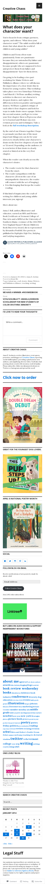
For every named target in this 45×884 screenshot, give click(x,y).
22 (17, 834)
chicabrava (16, 693)
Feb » (10, 844)
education (8, 700)
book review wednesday (20, 688)
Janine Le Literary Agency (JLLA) (20, 871)
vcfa (25, 739)
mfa (28, 710)
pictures (25, 719)
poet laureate (16, 723)
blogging (23, 685)
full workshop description (26, 125)
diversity (33, 697)
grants (5, 704)
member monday (18, 709)
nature (39, 713)
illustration (16, 703)
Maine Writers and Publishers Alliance (21, 282)
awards (7, 685)
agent (22, 682)
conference (20, 696)
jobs (32, 703)
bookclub (35, 685)
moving (24, 713)
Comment (33, 340)
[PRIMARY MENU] (39, 6)
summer (11, 735)
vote (13, 744)
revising (27, 729)
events (26, 700)
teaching (25, 283)
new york (26, 716)
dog (39, 697)
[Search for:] (22, 802)
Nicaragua (35, 716)
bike (12, 685)
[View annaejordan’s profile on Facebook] (5, 561)
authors (37, 682)
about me (12, 281)
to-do (33, 735)
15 (17, 831)
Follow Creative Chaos (13, 588)
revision (35, 729)
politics (14, 725)
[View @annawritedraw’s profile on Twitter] (10, 561)
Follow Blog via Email (15, 568)
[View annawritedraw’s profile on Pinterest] (20, 561)
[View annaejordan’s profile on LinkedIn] (25, 561)
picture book (15, 719)
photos (5, 719)
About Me (14, 279)
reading (33, 725)
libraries (6, 707)
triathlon (6, 739)
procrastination (23, 726)
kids (36, 704)
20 (6, 834)
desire (24, 281)
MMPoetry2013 (15, 713)
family (32, 700)
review (19, 728)
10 (29, 827)
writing (33, 283)
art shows (31, 682)
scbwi (7, 731)
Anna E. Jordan (32, 277)
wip (18, 744)
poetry (25, 722)
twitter (16, 738)
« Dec (5, 844)
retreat (12, 729)
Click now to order (19, 377)
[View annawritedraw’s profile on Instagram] (15, 561)
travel (39, 735)
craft (19, 281)
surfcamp (18, 735)
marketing (27, 706)
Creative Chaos (14, 8)
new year (17, 716)
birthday (17, 685)
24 (29, 834)
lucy (20, 707)
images (27, 704)
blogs (29, 685)
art (26, 682)
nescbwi (8, 715)
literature (13, 707)
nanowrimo (31, 713)
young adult (13, 747)
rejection (6, 729)
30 (23, 838)
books (7, 692)
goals (36, 700)
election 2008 (17, 700)
